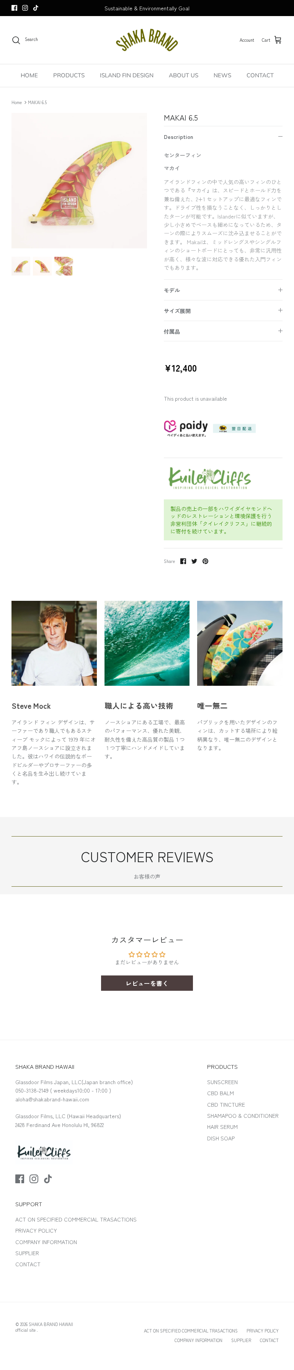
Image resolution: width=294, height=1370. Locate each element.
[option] (79, 180)
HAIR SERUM (222, 1126)
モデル (172, 290)
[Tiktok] (36, 8)
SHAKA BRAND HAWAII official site (44, 1327)
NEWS (222, 75)
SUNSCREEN (222, 1082)
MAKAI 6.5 (37, 102)
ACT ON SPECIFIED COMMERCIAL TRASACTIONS (76, 1219)
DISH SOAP (221, 1138)
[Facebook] (14, 8)
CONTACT (260, 75)
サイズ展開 (177, 311)
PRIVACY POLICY (36, 1230)
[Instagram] (25, 8)
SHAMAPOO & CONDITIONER (243, 1115)
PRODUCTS (69, 75)
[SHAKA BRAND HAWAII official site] (147, 40)
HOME (29, 75)
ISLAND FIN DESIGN (127, 75)
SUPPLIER (27, 1253)
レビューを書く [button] (147, 983)
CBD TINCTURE (226, 1104)
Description (178, 136)
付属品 (172, 331)
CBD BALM (220, 1093)
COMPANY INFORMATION (46, 1242)
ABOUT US (183, 75)
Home (16, 102)
